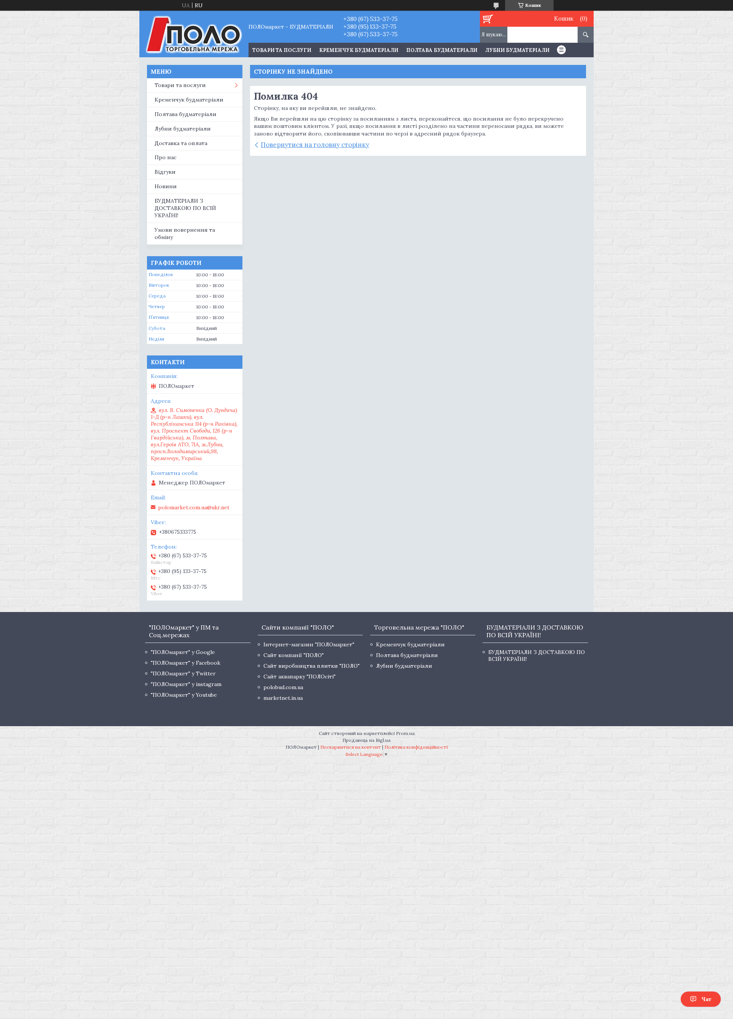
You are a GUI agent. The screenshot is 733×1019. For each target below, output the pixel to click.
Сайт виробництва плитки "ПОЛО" (311, 665)
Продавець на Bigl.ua (366, 740)
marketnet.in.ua (283, 697)
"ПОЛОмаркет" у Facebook (185, 662)
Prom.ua (405, 733)
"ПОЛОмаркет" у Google (183, 652)
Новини (166, 186)
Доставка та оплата (181, 143)
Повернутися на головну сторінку (315, 144)
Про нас (165, 157)
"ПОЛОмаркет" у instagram (186, 684)
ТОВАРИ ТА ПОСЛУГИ (281, 50)
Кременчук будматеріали (358, 50)
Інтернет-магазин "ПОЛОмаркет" (308, 644)
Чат (706, 999)
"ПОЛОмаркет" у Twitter (183, 673)
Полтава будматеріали (441, 50)
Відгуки (165, 171)
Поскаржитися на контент (350, 747)
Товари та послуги (180, 85)
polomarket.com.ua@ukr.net (193, 507)
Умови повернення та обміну (185, 233)
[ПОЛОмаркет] (194, 34)
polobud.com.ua (283, 687)
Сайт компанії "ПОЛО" (293, 655)
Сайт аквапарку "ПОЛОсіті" (299, 676)
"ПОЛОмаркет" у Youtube (184, 694)
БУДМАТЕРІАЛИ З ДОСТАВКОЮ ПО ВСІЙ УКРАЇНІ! (185, 208)
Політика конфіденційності (416, 747)
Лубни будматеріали (517, 50)
